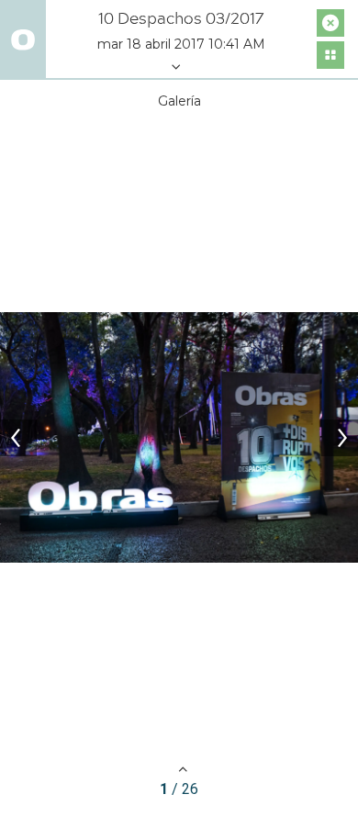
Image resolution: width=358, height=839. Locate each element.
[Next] (339, 438)
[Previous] (18, 438)
